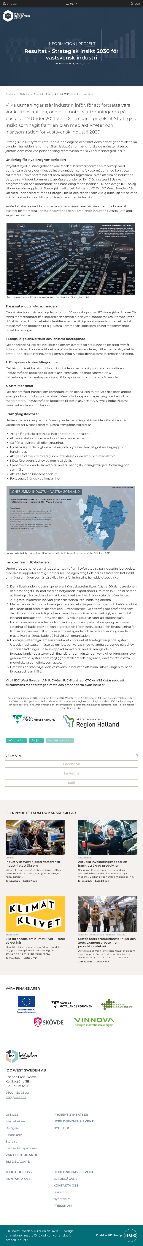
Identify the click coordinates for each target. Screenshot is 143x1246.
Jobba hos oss (19, 1172)
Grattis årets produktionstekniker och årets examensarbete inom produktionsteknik (107, 914)
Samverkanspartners (21, 1148)
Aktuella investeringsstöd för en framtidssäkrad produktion (107, 837)
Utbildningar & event (73, 1121)
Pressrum (62, 1205)
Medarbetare (15, 1121)
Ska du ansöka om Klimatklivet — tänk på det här (35, 914)
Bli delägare (18, 1161)
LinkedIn (71, 773)
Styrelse (12, 1141)
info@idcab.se (16, 1097)
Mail (71, 783)
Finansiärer (14, 1135)
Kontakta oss (18, 1179)
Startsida (10, 94)
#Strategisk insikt (59, 740)
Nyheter (24, 94)
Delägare (83, 934)
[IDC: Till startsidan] (16, 15)
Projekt (86, 43)
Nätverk (110, 934)
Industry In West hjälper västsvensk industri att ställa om (35, 837)
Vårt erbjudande (22, 1155)
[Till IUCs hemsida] (116, 1235)
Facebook (71, 764)
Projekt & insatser (70, 1114)
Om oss (12, 1114)
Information (61, 43)
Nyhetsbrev (62, 1199)
